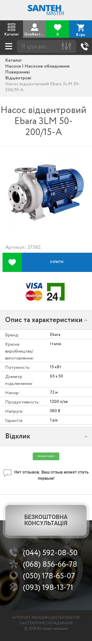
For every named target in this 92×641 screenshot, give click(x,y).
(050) (49, 576)
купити (56, 262)
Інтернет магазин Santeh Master (46, 617)
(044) (50, 553)
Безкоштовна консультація (45, 520)
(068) (50, 564)
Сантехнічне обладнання (46, 623)
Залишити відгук (46, 456)
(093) (48, 587)
